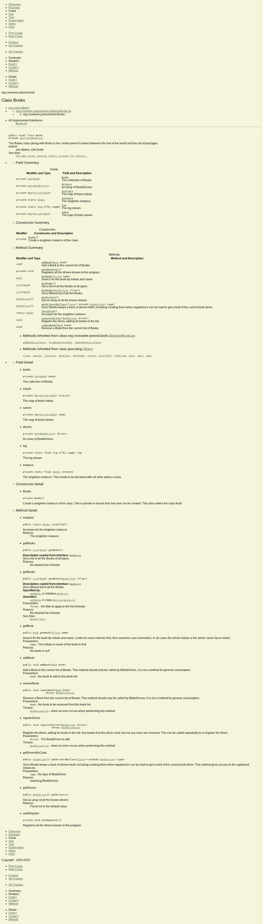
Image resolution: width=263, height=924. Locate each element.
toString (120, 355)
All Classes (16, 51)
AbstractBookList (31, 138)
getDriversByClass (54, 304)
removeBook (49, 325)
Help (12, 26)
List (19, 285)
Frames (13, 42)
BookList (21, 123)
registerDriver (52, 318)
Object (88, 349)
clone (26, 355)
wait (132, 355)
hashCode (78, 355)
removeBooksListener (88, 342)
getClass (64, 355)
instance (67, 198)
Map (30, 192)
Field (12, 64)
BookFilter (61, 290)
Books (41, 199)
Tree (11, 17)
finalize (50, 355)
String (37, 192)
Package (14, 7)
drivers (67, 184)
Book (36, 179)
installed (48, 311)
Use (11, 14)
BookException (65, 693)
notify (91, 355)
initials (67, 191)
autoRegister (50, 269)
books (65, 177)
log (64, 205)
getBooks (47, 283)
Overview (15, 4)
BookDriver (40, 186)
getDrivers (49, 297)
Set (30, 179)
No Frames (16, 45)
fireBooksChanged (60, 342)
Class (70, 304)
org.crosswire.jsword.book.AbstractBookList (43, 111)
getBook (47, 276)
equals (37, 355)
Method (13, 70)
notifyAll (105, 355)
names (65, 212)
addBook (47, 262)
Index (12, 23)
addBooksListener (34, 342)
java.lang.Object (19, 107)
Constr (13, 67)
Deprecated (16, 20)
